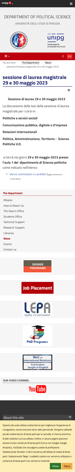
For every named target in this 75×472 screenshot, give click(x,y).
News (6, 238)
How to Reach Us (13, 205)
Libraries (8, 233)
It (63, 56)
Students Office (12, 216)
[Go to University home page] (19, 40)
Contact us (9, 249)
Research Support (14, 227)
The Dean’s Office (13, 211)
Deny (67, 466)
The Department (12, 193)
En (69, 56)
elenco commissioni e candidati (28, 174)
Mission (8, 200)
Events (7, 244)
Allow (55, 466)
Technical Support (14, 222)
